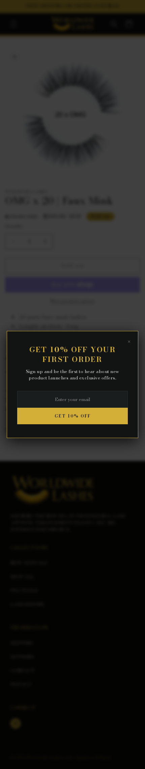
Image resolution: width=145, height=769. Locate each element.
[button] (13, 24)
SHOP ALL (22, 576)
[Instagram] (15, 723)
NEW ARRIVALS (29, 562)
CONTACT (22, 670)
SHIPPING (21, 643)
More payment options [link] (73, 301)
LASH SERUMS (27, 604)
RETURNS (22, 656)
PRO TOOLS (24, 590)
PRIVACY (21, 684)
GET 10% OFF (73, 416)
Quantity (14, 226)
